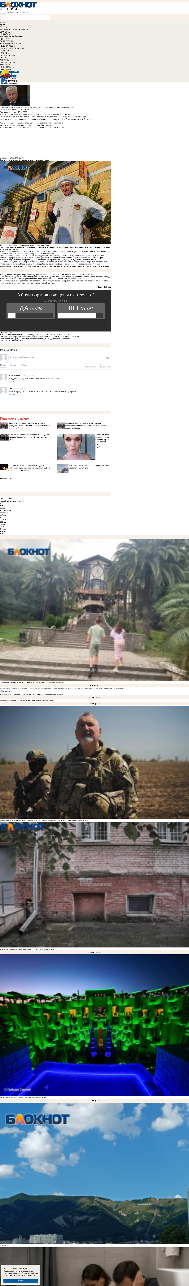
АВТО (2, 25)
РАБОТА (15, 72)
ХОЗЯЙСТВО (5, 65)
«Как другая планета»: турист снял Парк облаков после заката (25, 1097)
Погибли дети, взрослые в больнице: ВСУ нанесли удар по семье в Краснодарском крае (33, 694)
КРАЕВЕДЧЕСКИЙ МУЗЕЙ (11, 37)
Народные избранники (9, 83)
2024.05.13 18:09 (19, 388)
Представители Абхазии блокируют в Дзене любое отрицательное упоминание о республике (31, 682)
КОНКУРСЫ (5, 34)
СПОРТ (3, 58)
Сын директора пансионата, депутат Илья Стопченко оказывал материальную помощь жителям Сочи (43, 117)
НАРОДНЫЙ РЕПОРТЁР (10, 44)
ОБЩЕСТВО (5, 51)
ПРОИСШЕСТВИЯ (7, 55)
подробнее (21, 501)
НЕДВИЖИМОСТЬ (8, 46)
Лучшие (13, 364)
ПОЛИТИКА (5, 53)
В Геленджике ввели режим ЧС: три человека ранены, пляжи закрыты (27, 1246)
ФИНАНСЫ (4, 60)
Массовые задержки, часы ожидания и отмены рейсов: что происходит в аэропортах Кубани (35, 688)
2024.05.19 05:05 (27, 375)
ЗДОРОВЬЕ (5, 32)
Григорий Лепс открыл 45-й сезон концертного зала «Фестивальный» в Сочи (32, 337)
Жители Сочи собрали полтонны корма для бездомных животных (27, 335)
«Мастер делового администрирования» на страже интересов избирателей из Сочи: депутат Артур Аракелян (46, 119)
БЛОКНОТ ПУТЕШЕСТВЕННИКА (14, 30)
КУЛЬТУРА (4, 39)
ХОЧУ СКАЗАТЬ (7, 67)
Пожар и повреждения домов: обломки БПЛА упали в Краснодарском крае (29, 949)
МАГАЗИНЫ (13, 81)
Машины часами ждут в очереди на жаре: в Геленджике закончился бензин (29, 700)
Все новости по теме (8, 112)
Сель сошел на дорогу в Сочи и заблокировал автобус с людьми (27, 339)
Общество (4, 158)
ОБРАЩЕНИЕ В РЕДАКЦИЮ (12, 48)
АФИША (3, 27)
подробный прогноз (8, 501)
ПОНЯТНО (20, 1281)
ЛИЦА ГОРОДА (6, 41)
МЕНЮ (3, 23)
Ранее (24, 364)
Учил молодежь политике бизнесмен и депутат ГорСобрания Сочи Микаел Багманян (35, 114)
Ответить (12, 381)
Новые (3, 364)
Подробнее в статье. (49, 283)
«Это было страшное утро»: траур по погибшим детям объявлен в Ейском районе (97, 688)
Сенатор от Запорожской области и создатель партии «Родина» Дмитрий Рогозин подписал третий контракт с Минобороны (46, 820)
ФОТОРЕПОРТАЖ (7, 62)
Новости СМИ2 (6, 479)
